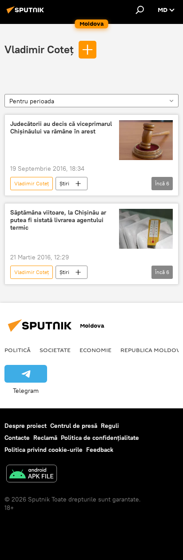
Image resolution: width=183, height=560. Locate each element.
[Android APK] (31, 475)
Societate (55, 350)
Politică (17, 350)
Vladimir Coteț (39, 49)
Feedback (99, 450)
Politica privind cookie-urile (43, 450)
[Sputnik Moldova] (26, 13)
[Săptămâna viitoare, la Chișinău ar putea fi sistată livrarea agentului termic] (146, 229)
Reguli (110, 426)
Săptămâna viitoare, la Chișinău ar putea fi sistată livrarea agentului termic (58, 220)
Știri (64, 183)
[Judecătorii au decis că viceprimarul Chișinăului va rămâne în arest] (146, 140)
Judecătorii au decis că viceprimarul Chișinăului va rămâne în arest (61, 127)
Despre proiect (25, 426)
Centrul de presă (73, 426)
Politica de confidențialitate (100, 438)
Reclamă (45, 438)
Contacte (17, 438)
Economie (95, 350)
